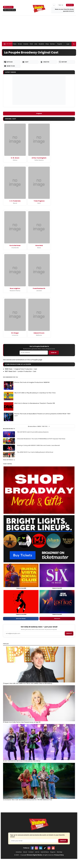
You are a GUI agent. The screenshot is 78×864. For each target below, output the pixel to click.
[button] (74, 44)
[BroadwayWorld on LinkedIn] (40, 848)
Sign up (69, 633)
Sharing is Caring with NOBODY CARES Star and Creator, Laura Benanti (38, 445)
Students (41, 44)
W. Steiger (15, 333)
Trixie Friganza (39, 201)
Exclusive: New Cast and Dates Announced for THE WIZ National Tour (27, 800)
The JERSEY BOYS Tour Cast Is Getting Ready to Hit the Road (35, 452)
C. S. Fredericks (15, 201)
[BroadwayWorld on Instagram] (36, 848)
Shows (20, 44)
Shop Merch (9, 7)
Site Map (59, 852)
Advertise (19, 852)
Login (67, 44)
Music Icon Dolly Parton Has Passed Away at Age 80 (21, 722)
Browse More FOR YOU (37, 426)
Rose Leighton (15, 288)
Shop (47, 44)
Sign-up (61, 5)
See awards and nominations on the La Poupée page (22, 360)
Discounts (57, 618)
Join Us (37, 852)
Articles (10, 62)
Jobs (35, 44)
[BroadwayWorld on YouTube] (53, 848)
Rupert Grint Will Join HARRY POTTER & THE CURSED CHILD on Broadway (27, 683)
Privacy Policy (59, 855)
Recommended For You (10, 377)
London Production (25, 371)
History (64, 62)
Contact (30, 852)
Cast (26, 62)
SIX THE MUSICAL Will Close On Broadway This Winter (21, 761)
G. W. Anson (15, 158)
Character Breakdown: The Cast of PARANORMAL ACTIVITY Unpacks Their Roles (41, 439)
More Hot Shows (21, 618)
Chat (31, 44)
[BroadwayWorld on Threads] (49, 848)
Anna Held (39, 245)
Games (52, 44)
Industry (25, 44)
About (25, 852)
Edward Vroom (39, 333)
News (14, 44)
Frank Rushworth (39, 288)
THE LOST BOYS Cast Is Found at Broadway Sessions (33, 432)
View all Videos (8, 460)
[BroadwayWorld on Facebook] (32, 848)
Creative (46, 62)
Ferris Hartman (15, 245)
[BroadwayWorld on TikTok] (45, 848)
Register (59, 44)
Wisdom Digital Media (34, 855)
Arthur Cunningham (39, 158)
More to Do (11, 66)
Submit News (45, 852)
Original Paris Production (23, 369)
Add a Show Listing (9, 10)
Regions (52, 852)
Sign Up (53, 352)
